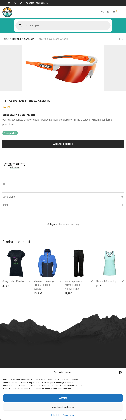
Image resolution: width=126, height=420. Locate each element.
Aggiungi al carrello (63, 143)
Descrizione (8, 196)
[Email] (9, 3)
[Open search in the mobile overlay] (63, 25)
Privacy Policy (68, 415)
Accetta (63, 397)
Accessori (29, 39)
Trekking (16, 39)
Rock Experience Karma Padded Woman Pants (73, 285)
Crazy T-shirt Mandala (13, 281)
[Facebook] (3, 3)
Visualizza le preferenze (63, 407)
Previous (3, 67)
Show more (7, 285)
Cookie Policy (56, 415)
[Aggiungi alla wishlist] (4, 184)
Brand (5, 204)
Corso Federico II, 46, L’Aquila (42, 3)
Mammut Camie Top (106, 281)
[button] (121, 372)
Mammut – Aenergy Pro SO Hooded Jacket (44, 285)
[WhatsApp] (15, 3)
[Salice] (14, 165)
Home (5, 39)
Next (123, 67)
